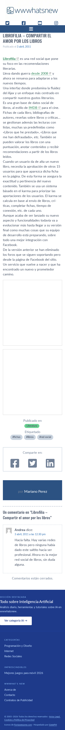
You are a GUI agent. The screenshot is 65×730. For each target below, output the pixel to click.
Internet (9, 651)
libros (31, 437)
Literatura (32, 426)
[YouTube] (41, 23)
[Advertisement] (32, 312)
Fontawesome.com (23, 725)
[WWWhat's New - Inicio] (32, 10)
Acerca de (10, 689)
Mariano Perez (35, 491)
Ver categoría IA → (15, 620)
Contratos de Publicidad (18, 700)
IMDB (33, 108)
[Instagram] (57, 23)
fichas (17, 437)
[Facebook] (25, 23)
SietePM (53, 725)
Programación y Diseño (18, 646)
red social (46, 437)
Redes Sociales (13, 656)
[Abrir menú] (32, 28)
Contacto (9, 695)
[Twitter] (8, 23)
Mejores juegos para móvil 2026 (23, 673)
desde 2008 (39, 73)
